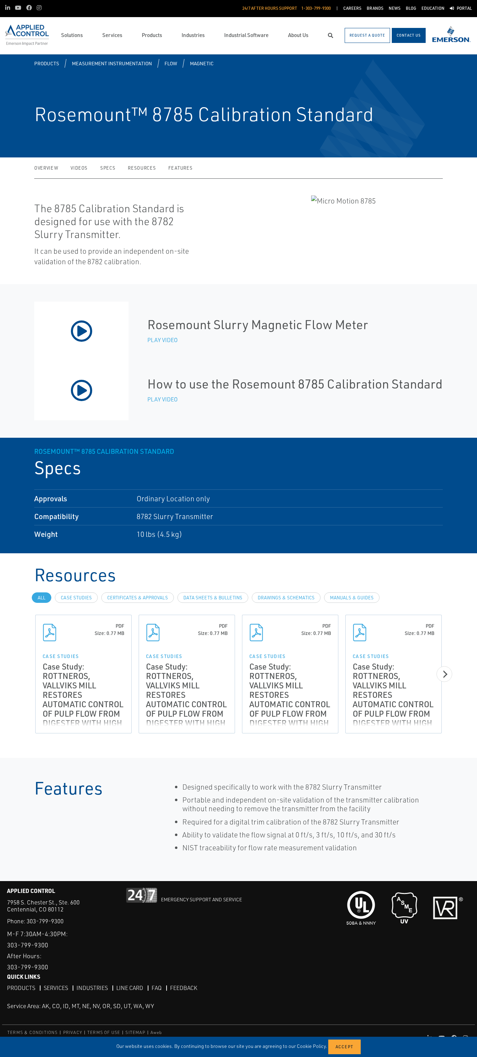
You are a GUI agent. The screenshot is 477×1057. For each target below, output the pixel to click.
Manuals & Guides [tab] (352, 597)
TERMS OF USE (103, 1032)
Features (180, 168)
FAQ (157, 987)
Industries (92, 987)
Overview (46, 168)
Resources (142, 168)
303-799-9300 (45, 921)
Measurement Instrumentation (112, 63)
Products (46, 63)
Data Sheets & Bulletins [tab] (212, 597)
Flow (170, 63)
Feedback (183, 987)
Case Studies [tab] (76, 597)
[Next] (444, 674)
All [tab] (41, 597)
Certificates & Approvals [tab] (137, 597)
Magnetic (202, 63)
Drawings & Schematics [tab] (286, 597)
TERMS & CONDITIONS (32, 1032)
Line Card (129, 987)
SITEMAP (135, 1032)
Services (56, 987)
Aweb (156, 1032)
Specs (107, 168)
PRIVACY (72, 1032)
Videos (79, 168)
